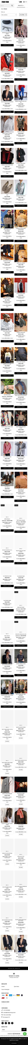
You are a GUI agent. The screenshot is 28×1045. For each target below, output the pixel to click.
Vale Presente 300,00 (20, 576)
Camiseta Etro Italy (20, 131)
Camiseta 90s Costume (7, 364)
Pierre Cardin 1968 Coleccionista (21, 395)
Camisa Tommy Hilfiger (7, 456)
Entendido (14, 1043)
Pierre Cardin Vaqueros (21, 361)
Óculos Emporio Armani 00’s (7, 664)
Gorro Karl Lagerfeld (21, 263)
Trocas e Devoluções (5, 989)
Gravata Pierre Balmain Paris (7, 919)
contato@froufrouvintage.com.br (9, 1012)
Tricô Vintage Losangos (21, 520)
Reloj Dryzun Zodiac (20, 793)
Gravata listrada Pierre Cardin (7, 426)
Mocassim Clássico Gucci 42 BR (20, 634)
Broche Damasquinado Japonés (7, 71)
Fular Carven (20, 825)
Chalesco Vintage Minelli (20, 195)
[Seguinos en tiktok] (9, 1023)
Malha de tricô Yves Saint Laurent (21, 551)
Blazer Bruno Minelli (21, 457)
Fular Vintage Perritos (7, 331)
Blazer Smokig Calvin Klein (21, 953)
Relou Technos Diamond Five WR (21, 760)
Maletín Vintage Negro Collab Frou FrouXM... (20, 920)
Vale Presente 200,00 (7, 600)
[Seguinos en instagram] (2, 1023)
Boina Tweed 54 (7, 635)
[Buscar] (12, 5)
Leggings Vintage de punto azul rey (21, 102)
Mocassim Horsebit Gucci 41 (7, 550)
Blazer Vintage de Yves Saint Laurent (7, 951)
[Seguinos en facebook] (6, 1023)
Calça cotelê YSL (21, 489)
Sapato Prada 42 (7, 519)
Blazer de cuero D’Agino (21, 163)
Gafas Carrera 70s (7, 229)
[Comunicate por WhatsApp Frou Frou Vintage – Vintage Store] (25, 1033)
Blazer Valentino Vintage (20, 727)
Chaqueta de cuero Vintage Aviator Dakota (21, 229)
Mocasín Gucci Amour (7, 260)
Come (7, 194)
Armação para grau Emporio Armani (7, 33)
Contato (2, 986)
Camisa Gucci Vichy (20, 856)
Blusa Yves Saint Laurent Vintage (7, 887)
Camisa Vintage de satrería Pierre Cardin (7, 134)
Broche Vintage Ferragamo (7, 793)
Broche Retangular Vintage (21, 68)
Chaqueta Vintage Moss (21, 332)
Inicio (2, 9)
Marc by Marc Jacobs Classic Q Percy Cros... (7, 730)
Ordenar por (3, 12)
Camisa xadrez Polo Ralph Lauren (21, 427)
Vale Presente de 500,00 (7, 576)
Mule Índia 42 (7, 487)
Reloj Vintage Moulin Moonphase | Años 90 (21, 887)
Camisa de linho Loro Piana (7, 853)
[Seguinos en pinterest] (12, 1023)
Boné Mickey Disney (20, 607)
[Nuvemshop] (14, 1034)
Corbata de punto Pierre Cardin (7, 164)
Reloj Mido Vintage (7, 394)
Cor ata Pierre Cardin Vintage (7, 762)
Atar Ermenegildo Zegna (20, 38)
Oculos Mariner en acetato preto (7, 101)
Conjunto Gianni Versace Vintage (7, 695)
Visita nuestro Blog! (7, 1014)
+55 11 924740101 (6, 1010)
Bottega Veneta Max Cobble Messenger (21, 695)
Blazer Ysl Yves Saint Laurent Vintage (7, 824)
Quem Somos (16, 986)
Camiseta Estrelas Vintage (21, 663)
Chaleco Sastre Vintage (21, 293)
